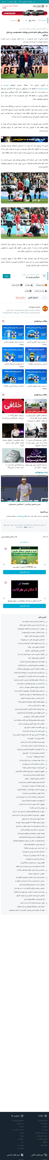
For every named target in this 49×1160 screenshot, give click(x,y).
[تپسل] (2, 137)
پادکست (21, 1127)
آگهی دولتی (44, 1145)
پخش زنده (21, 1148)
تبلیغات (45, 1127)
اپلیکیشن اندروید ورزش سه (10, 6)
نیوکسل (6, 85)
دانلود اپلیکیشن (42, 1120)
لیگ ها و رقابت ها (18, 1130)
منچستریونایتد (43, 88)
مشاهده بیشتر (23, 542)
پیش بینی (21, 1145)
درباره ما (45, 1130)
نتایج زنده (21, 1139)
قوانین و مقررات (22, 516)
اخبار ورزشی (20, 1124)
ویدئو (22, 1133)
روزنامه (22, 1136)
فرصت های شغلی (42, 1136)
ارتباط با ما (44, 1124)
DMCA (45, 1142)
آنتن (22, 1142)
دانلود (6, 276)
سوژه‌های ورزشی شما (18, 1120)
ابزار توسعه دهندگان (41, 1133)
